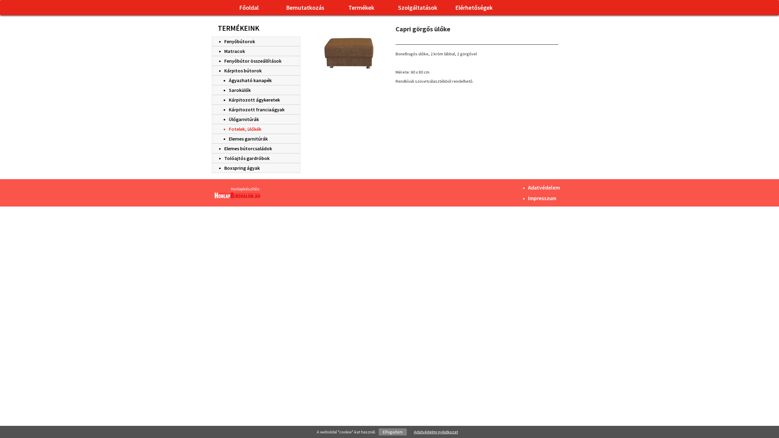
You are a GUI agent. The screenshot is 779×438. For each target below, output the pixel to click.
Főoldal (249, 7)
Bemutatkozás (305, 7)
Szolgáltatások (417, 7)
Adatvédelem (544, 187)
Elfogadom (393, 432)
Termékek (361, 7)
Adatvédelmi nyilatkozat (436, 432)
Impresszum (542, 198)
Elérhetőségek (474, 7)
